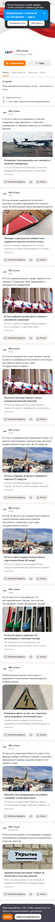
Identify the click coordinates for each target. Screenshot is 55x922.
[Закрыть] (44, 13)
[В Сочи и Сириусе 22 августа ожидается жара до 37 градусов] (27, 470)
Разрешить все (17, 23)
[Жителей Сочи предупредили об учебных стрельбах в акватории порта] (27, 789)
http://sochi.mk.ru (13, 97)
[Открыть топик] (27, 123)
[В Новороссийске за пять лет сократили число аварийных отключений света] (27, 708)
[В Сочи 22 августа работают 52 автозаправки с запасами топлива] (27, 630)
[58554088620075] (4, 112)
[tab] (5, 72)
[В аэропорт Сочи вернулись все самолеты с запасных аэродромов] (27, 155)
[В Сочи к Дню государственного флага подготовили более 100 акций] (27, 551)
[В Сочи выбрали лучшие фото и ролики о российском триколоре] (27, 311)
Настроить (36, 23)
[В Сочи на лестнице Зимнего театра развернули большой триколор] (27, 392)
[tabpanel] (27, 503)
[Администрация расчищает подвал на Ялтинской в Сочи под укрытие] (27, 867)
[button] (15, 63)
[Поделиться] (31, 181)
